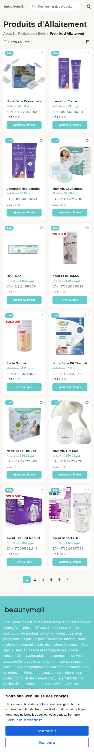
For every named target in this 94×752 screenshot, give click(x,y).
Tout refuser (47, 742)
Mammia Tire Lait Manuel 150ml (65, 452)
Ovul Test (14, 276)
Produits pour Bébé (31, 33)
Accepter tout (47, 730)
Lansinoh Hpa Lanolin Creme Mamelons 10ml (23, 190)
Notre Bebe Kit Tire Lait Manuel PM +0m (69, 365)
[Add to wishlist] (41, 53)
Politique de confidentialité (24, 720)
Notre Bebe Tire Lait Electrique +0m (21, 452)
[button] (24, 125)
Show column (18, 42)
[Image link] (25, 610)
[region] (47, 720)
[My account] (88, 6)
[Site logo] (14, 6)
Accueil (8, 33)
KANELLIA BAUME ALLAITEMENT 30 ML (68, 277)
